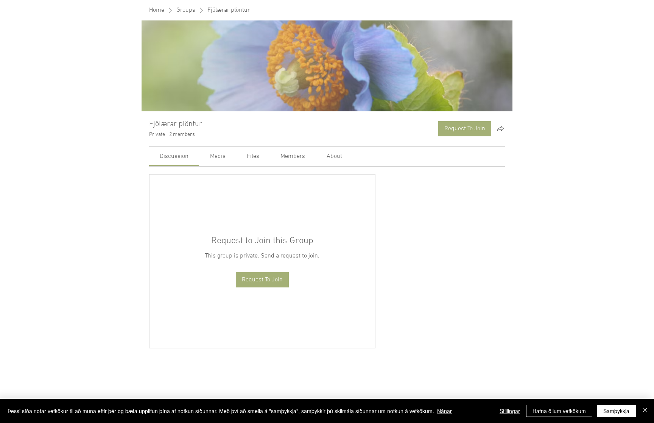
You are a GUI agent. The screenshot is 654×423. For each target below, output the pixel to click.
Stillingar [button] (510, 411)
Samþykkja (616, 411)
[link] (174, 156)
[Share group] (500, 128)
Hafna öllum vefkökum (559, 411)
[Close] (644, 411)
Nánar (444, 411)
